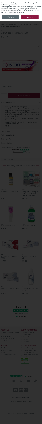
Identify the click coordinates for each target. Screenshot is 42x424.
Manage (10, 17)
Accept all (29, 17)
